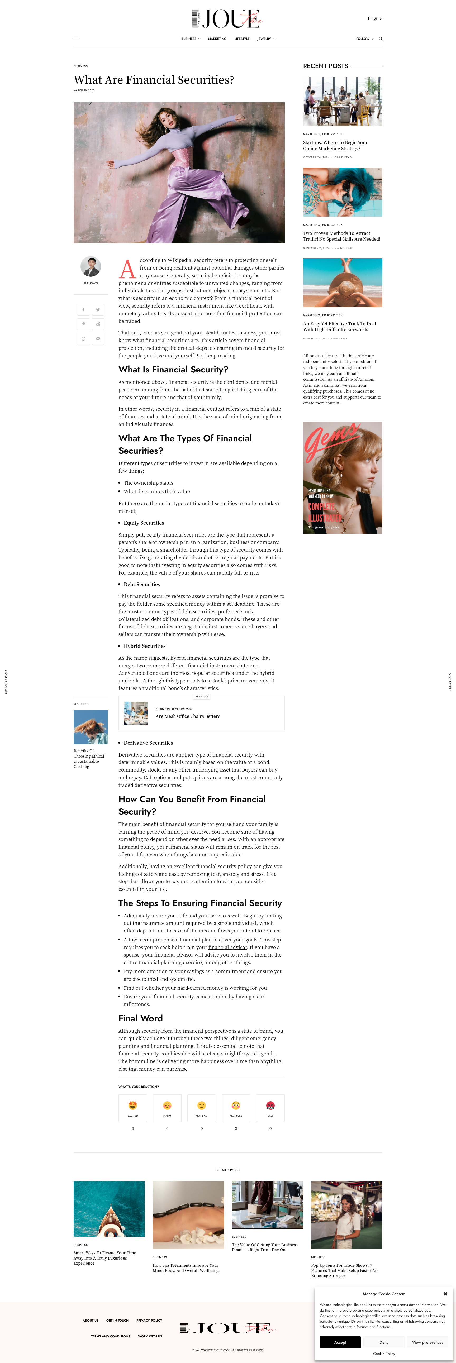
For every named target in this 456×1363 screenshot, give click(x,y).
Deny (383, 1342)
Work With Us (150, 1336)
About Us (90, 1320)
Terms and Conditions (110, 1336)
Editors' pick (332, 134)
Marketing (311, 134)
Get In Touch (117, 1320)
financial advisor (227, 947)
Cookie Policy (384, 1353)
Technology (182, 709)
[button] (445, 1294)
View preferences (427, 1342)
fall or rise (246, 572)
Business (81, 66)
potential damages (232, 267)
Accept (340, 1342)
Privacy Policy (149, 1320)
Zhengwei (91, 283)
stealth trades (220, 332)
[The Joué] (228, 18)
